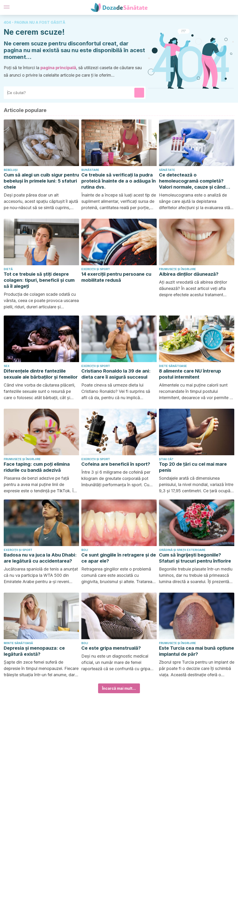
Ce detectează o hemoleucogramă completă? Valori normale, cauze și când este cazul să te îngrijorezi (192, 181)
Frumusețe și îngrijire (177, 269)
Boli (84, 550)
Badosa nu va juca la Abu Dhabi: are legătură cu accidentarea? (40, 558)
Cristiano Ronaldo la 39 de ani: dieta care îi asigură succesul (116, 374)
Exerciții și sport (95, 269)
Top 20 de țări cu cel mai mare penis (193, 467)
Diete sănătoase (173, 366)
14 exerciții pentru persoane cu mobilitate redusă (116, 277)
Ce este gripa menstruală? (111, 648)
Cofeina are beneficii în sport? (115, 464)
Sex (7, 366)
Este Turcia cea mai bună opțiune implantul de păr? (196, 651)
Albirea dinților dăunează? (188, 274)
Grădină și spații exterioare (182, 550)
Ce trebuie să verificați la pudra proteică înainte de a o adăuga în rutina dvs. (118, 181)
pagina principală (58, 67)
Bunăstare (90, 170)
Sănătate (167, 170)
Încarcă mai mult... (119, 688)
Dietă (8, 269)
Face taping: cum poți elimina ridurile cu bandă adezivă (37, 467)
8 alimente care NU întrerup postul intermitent (190, 374)
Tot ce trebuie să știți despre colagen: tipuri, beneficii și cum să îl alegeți (39, 280)
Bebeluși (11, 170)
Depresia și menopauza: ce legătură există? (34, 651)
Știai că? (166, 459)
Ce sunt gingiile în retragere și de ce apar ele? (118, 558)
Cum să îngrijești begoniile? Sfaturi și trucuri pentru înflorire (195, 558)
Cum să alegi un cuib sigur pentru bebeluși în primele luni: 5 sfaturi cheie (41, 181)
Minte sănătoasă (18, 643)
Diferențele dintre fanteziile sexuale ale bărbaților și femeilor (41, 374)
